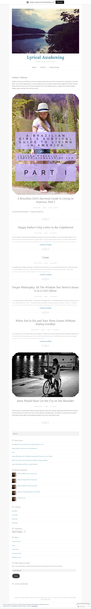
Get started (60, 2)
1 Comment (53, 406)
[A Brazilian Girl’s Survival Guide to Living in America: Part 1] (45, 144)
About (34, 67)
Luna (45, 257)
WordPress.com (16, 557)
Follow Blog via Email (22, 563)
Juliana (44, 207)
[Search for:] (45, 433)
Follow (16, 576)
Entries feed (15, 549)
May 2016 (14, 519)
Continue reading (31, 245)
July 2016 (14, 511)
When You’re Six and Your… (30, 473)
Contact (43, 67)
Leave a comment (53, 207)
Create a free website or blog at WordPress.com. (33, 597)
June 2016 (15, 515)
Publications (54, 67)
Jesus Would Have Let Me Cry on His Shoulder (45, 401)
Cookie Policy (34, 606)
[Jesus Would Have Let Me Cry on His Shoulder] (45, 374)
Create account (16, 541)
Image (48, 329)
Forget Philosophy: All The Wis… (32, 492)
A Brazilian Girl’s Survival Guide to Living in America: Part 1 (46, 200)
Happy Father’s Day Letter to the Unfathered (45, 227)
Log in (13, 545)
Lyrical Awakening (45, 57)
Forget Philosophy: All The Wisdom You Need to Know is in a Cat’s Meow (45, 289)
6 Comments (56, 329)
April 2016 (15, 523)
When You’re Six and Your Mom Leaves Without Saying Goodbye (45, 322)
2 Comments (53, 233)
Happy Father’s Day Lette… (30, 479)
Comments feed (16, 553)
